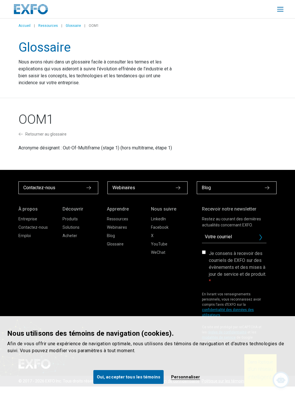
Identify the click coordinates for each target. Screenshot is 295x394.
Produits (70, 219)
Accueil (24, 26)
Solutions (71, 227)
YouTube (159, 244)
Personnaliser (185, 377)
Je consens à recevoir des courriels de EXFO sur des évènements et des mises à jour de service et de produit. (237, 264)
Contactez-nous (33, 227)
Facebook (160, 227)
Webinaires (117, 227)
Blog (111, 235)
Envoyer (260, 237)
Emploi (24, 235)
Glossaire (73, 26)
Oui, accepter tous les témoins (128, 377)
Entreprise (27, 219)
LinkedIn (158, 219)
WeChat (158, 252)
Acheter (70, 235)
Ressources (48, 26)
